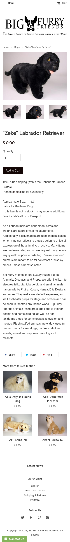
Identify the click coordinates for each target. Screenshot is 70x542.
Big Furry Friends (38, 530)
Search (35, 485)
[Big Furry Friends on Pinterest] (39, 518)
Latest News (35, 466)
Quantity (8, 151)
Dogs (17, 46)
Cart (64, 3)
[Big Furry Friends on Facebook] (31, 518)
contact (17, 192)
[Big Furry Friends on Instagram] (47, 518)
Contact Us (15, 538)
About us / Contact (35, 490)
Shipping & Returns (35, 495)
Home (6, 46)
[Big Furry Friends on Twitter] (23, 518)
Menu (11, 3)
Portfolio (35, 500)
